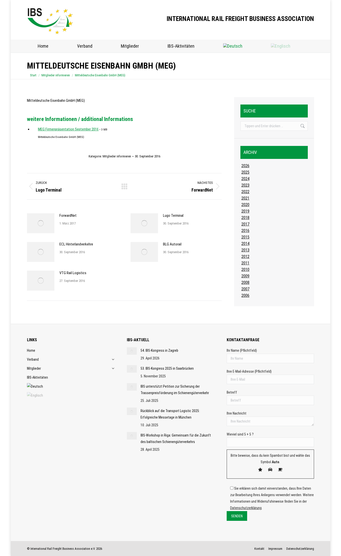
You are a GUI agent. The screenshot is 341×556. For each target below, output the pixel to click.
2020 (245, 204)
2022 (245, 191)
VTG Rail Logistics (72, 273)
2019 (245, 211)
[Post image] (40, 223)
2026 (245, 165)
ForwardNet (68, 215)
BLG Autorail (172, 244)
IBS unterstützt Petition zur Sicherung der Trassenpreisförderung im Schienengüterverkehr (175, 389)
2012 (245, 256)
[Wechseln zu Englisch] (280, 46)
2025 (245, 172)
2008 (245, 282)
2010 (245, 269)
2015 (245, 237)
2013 (245, 250)
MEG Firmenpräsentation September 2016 (68, 129)
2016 (245, 230)
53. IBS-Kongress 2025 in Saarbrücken (167, 368)
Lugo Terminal (173, 215)
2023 (245, 185)
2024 (245, 178)
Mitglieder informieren (117, 156)
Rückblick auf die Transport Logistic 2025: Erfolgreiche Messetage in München (170, 414)
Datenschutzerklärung (246, 508)
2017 (245, 224)
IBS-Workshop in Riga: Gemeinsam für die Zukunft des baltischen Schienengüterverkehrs (176, 438)
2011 (245, 263)
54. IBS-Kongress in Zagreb (159, 350)
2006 (245, 295)
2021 (245, 198)
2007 (245, 289)
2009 (245, 276)
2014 (245, 243)
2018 (245, 217)
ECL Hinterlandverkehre (76, 244)
